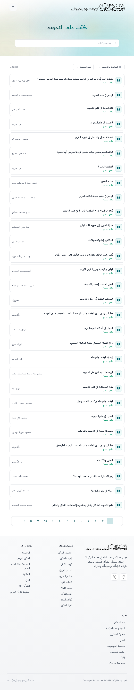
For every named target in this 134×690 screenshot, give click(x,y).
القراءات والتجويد (110, 67)
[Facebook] (123, 577)
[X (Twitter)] (114, 577)
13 (24, 521)
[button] (110, 67)
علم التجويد (85, 67)
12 (31, 521)
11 (38, 521)
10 (45, 521)
